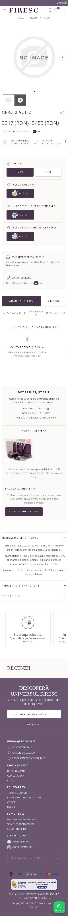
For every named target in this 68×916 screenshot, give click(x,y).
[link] (56, 10)
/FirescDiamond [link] (21, 841)
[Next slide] (62, 57)
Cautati (49, 10)
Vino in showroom (24, 511)
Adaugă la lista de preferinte (61, 112)
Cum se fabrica (15, 775)
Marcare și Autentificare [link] (21, 819)
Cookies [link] (11, 802)
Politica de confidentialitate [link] (24, 797)
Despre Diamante (16, 771)
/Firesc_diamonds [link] (22, 847)
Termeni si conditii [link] (17, 792)
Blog (10, 780)
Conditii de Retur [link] (17, 828)
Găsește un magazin (24, 752)
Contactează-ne (22, 747)
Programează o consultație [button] (29, 758)
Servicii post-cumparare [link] (20, 824)
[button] (34, 91)
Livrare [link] (11, 807)
